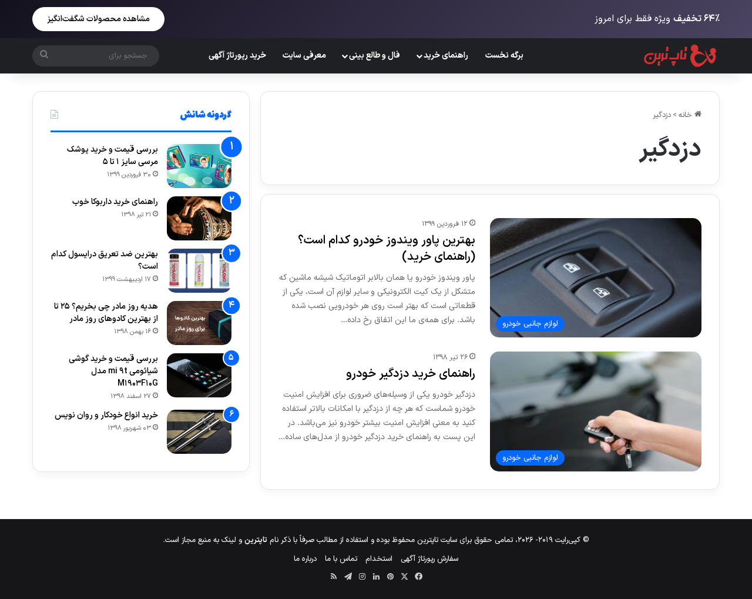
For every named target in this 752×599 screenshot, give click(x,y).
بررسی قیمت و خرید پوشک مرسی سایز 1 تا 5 (112, 155)
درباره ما (305, 559)
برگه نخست (504, 55)
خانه (686, 115)
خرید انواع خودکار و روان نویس (106, 415)
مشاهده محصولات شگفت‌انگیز (98, 19)
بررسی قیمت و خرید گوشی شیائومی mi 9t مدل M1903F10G (113, 371)
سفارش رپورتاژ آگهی (429, 559)
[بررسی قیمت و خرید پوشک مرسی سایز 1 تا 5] (199, 166)
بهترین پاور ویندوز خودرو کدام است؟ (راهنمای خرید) (386, 249)
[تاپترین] (681, 56)
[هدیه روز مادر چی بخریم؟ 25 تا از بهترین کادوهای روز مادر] (199, 323)
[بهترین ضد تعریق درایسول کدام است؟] (199, 271)
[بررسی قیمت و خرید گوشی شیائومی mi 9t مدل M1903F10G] (199, 375)
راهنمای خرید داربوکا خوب (115, 202)
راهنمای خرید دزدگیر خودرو (410, 374)
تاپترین (255, 540)
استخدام (378, 559)
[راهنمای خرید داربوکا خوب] (199, 218)
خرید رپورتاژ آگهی (237, 55)
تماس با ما (341, 559)
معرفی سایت (304, 55)
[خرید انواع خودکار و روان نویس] (199, 432)
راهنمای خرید (446, 55)
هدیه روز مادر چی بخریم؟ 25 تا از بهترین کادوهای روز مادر (106, 312)
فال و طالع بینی (374, 55)
